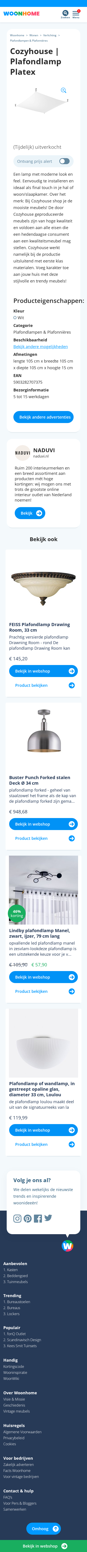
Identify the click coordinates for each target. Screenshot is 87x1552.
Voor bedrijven (18, 1458)
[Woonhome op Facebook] (38, 1219)
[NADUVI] (23, 452)
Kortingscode (13, 1366)
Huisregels (14, 1425)
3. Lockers (11, 1313)
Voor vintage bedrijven (21, 1476)
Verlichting (49, 35)
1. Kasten (10, 1269)
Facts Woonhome (17, 1470)
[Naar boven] (65, 1234)
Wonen (33, 35)
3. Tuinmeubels (15, 1281)
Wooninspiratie (15, 1372)
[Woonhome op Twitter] (48, 1219)
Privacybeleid (14, 1437)
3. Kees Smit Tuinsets (20, 1345)
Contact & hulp (18, 1491)
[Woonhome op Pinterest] (28, 1219)
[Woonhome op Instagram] (17, 1219)
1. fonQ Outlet (14, 1333)
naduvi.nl (41, 456)
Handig (10, 1360)
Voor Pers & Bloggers (19, 1503)
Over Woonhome (20, 1392)
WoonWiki (11, 1378)
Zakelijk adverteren (18, 1464)
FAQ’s (7, 1497)
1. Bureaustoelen (16, 1301)
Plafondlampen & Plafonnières (29, 40)
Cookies (9, 1443)
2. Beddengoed (15, 1275)
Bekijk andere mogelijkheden (40, 346)
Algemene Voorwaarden (22, 1431)
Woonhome (17, 35)
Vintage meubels (16, 1411)
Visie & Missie (14, 1399)
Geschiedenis (14, 1405)
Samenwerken (14, 1509)
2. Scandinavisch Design (22, 1339)
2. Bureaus (11, 1307)
